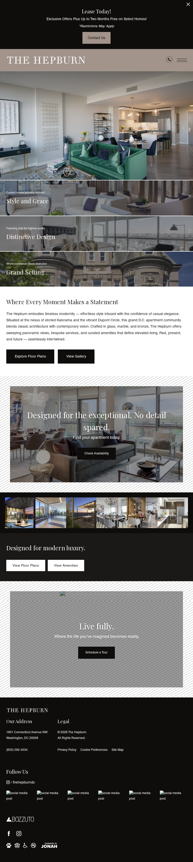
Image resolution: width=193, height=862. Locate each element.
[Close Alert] (188, 5)
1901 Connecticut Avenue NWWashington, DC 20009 (26, 735)
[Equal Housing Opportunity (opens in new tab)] (17, 845)
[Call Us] (169, 60)
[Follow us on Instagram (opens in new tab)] (19, 834)
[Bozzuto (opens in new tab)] (20, 819)
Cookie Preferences (94, 750)
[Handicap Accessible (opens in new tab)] (25, 845)
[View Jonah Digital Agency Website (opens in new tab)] (49, 845)
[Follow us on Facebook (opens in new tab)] (9, 834)
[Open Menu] (182, 60)
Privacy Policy (67, 750)
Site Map (118, 750)
